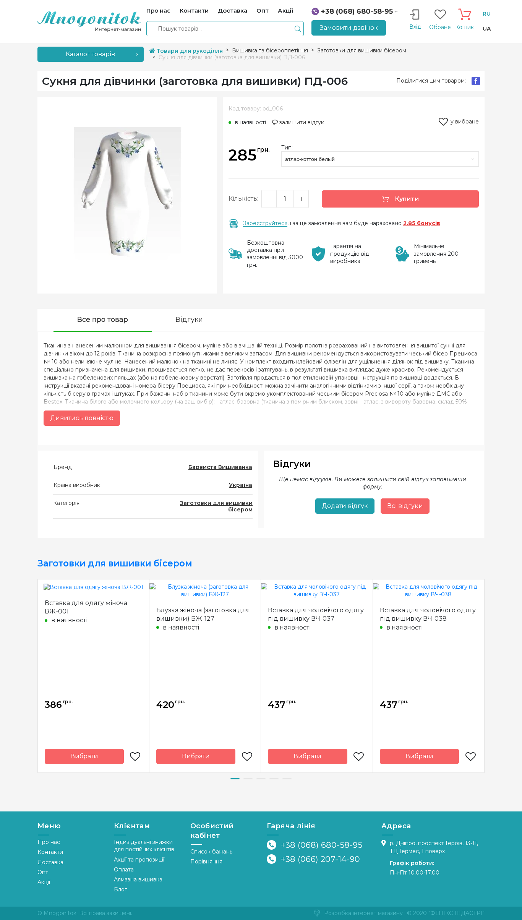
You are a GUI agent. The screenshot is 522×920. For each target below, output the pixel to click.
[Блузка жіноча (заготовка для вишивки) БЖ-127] (205, 590)
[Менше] (269, 199)
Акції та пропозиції (139, 859)
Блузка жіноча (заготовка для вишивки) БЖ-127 (203, 614)
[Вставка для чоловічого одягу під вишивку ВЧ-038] (429, 590)
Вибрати (84, 756)
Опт (42, 872)
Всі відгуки (405, 505)
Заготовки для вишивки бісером (216, 506)
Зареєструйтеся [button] (265, 223)
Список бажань (211, 851)
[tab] (102, 320)
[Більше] (301, 199)
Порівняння (206, 861)
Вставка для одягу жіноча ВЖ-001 (86, 607)
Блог (120, 889)
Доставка (50, 862)
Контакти (50, 852)
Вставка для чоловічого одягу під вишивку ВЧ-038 (428, 614)
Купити (406, 199)
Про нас (48, 842)
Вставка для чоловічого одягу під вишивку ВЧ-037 (316, 614)
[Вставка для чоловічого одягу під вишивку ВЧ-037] (317, 590)
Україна (240, 485)
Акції (43, 882)
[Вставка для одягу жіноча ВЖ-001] (93, 586)
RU (487, 13)
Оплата (124, 869)
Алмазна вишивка (138, 879)
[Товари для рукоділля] (89, 21)
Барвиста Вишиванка (220, 467)
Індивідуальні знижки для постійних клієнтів (144, 846)
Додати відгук (345, 505)
